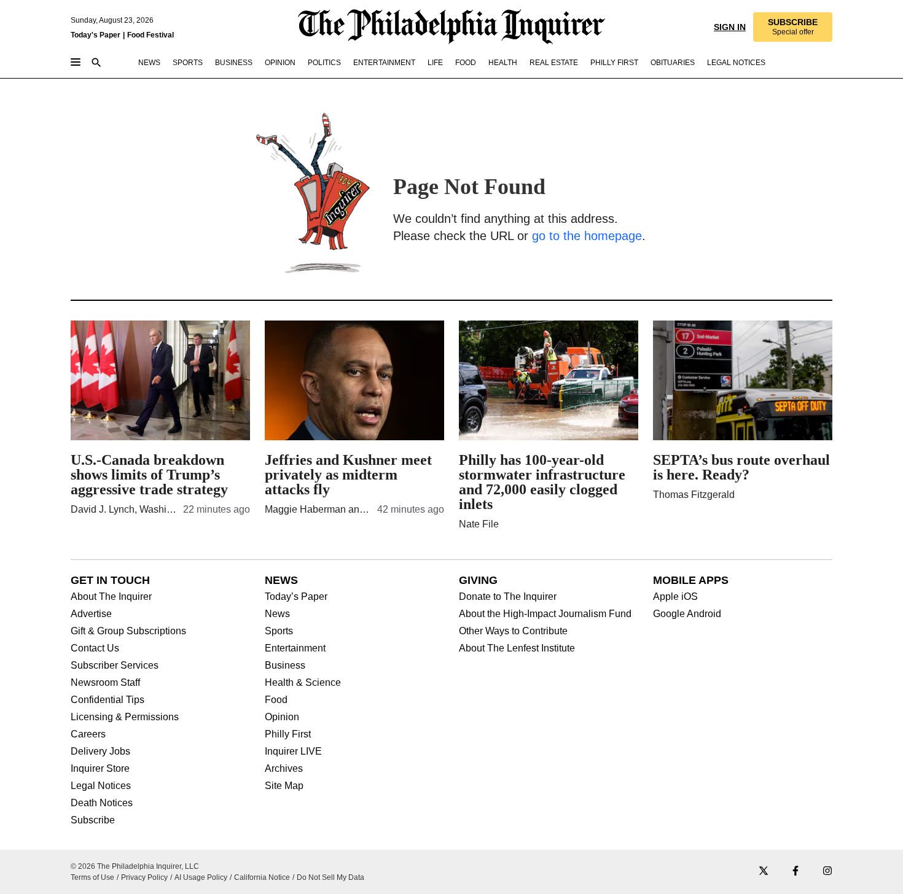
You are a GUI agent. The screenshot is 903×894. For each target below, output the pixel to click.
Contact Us (95, 648)
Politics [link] (324, 62)
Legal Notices (101, 786)
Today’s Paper (296, 597)
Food (276, 700)
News (277, 614)
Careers (88, 734)
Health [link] (502, 62)
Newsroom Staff (105, 683)
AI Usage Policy (200, 877)
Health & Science (303, 683)
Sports (279, 631)
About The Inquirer (111, 597)
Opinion (282, 717)
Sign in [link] (730, 27)
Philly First (288, 734)
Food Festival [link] (150, 35)
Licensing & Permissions (125, 717)
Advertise (91, 614)
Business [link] (233, 62)
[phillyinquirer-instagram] (827, 871)
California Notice (262, 877)
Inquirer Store (100, 769)
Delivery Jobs (100, 751)
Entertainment (295, 648)
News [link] (149, 62)
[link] (792, 27)
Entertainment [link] (384, 62)
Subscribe (93, 820)
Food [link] (465, 62)
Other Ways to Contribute (513, 631)
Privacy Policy (144, 877)
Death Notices (102, 803)
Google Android (687, 614)
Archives (284, 769)
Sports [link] (188, 62)
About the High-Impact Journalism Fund (545, 614)
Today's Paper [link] (95, 35)
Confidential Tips (107, 700)
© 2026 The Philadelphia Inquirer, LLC (135, 866)
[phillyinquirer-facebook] (795, 871)
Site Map (284, 786)
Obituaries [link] (673, 62)
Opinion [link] (280, 62)
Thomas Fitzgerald (694, 494)
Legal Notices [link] (736, 62)
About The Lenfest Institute (517, 648)
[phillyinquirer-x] (763, 871)
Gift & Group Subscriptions (128, 631)
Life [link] (435, 62)
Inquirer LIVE (293, 751)
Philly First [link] (614, 62)
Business (285, 665)
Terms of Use (92, 877)
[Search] (96, 64)
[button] (792, 27)
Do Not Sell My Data (330, 877)
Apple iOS (675, 597)
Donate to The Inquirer (508, 597)
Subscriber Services (114, 665)
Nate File (479, 524)
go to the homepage (587, 236)
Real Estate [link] (554, 62)
